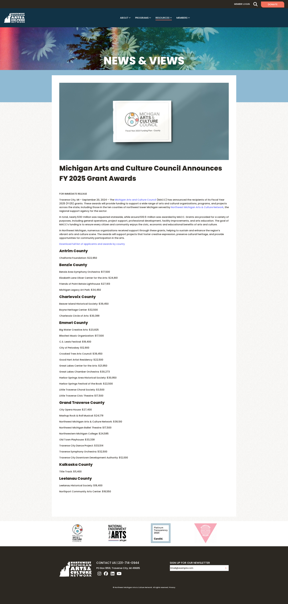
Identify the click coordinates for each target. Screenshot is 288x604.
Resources (163, 17)
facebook (106, 574)
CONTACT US (106, 562)
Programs (142, 17)
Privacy (172, 587)
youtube (119, 574)
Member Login (242, 4)
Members (182, 17)
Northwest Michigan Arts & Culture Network (197, 207)
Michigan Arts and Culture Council (135, 199)
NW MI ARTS (14, 18)
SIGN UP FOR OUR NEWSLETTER (190, 563)
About (124, 17)
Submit (226, 568)
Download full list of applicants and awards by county (92, 244)
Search (255, 4)
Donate (273, 4)
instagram (99, 574)
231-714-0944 (128, 562)
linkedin (113, 574)
